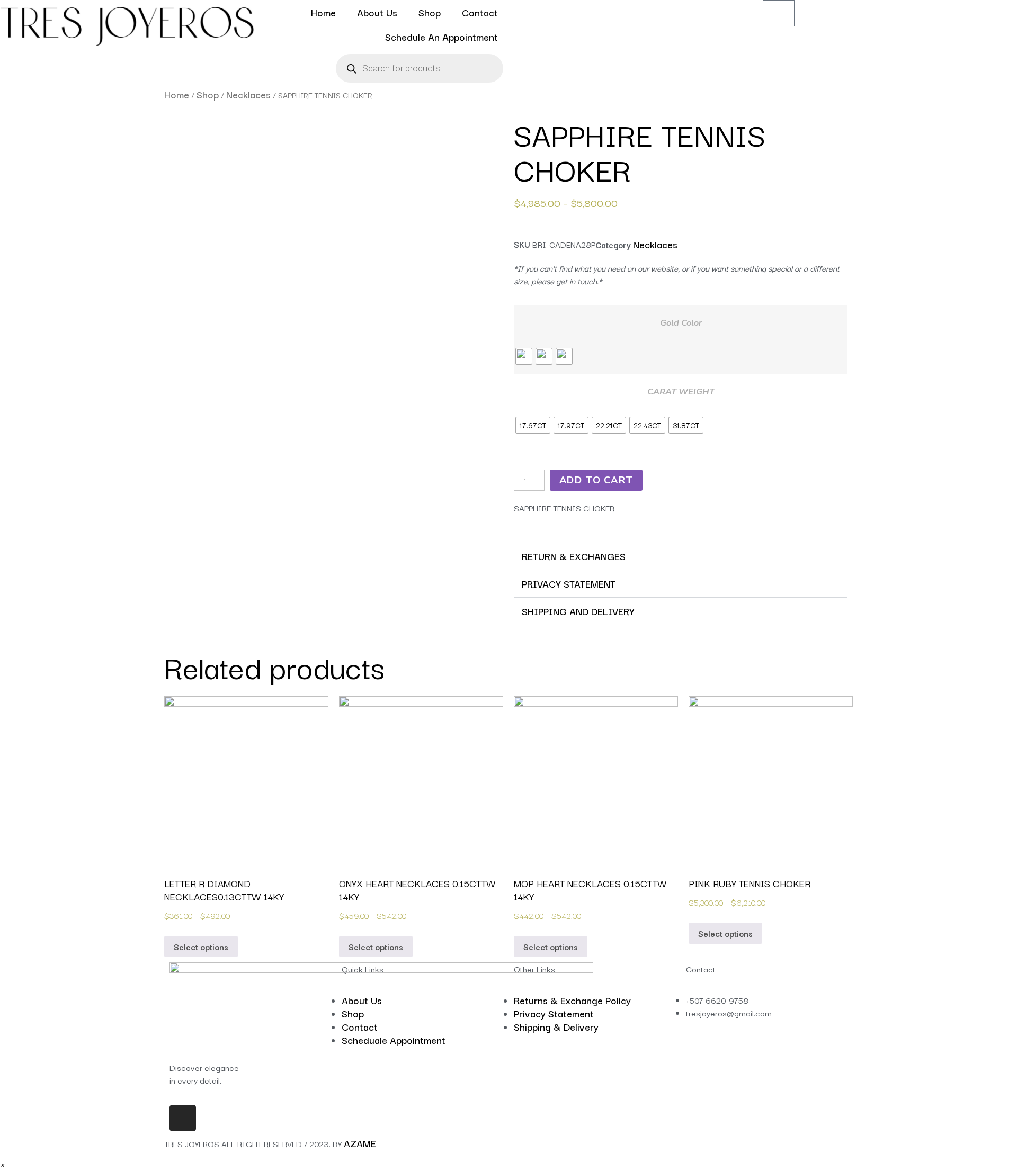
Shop (429, 12)
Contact (480, 12)
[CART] (779, 13)
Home (323, 12)
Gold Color (681, 323)
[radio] (524, 356)
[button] (681, 556)
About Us (377, 12)
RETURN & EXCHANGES (574, 555)
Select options (201, 946)
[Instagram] (183, 1118)
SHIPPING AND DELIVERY (578, 610)
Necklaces (248, 94)
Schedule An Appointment (441, 36)
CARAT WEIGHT (681, 392)
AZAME (360, 1143)
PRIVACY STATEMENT (568, 583)
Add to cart (596, 480)
